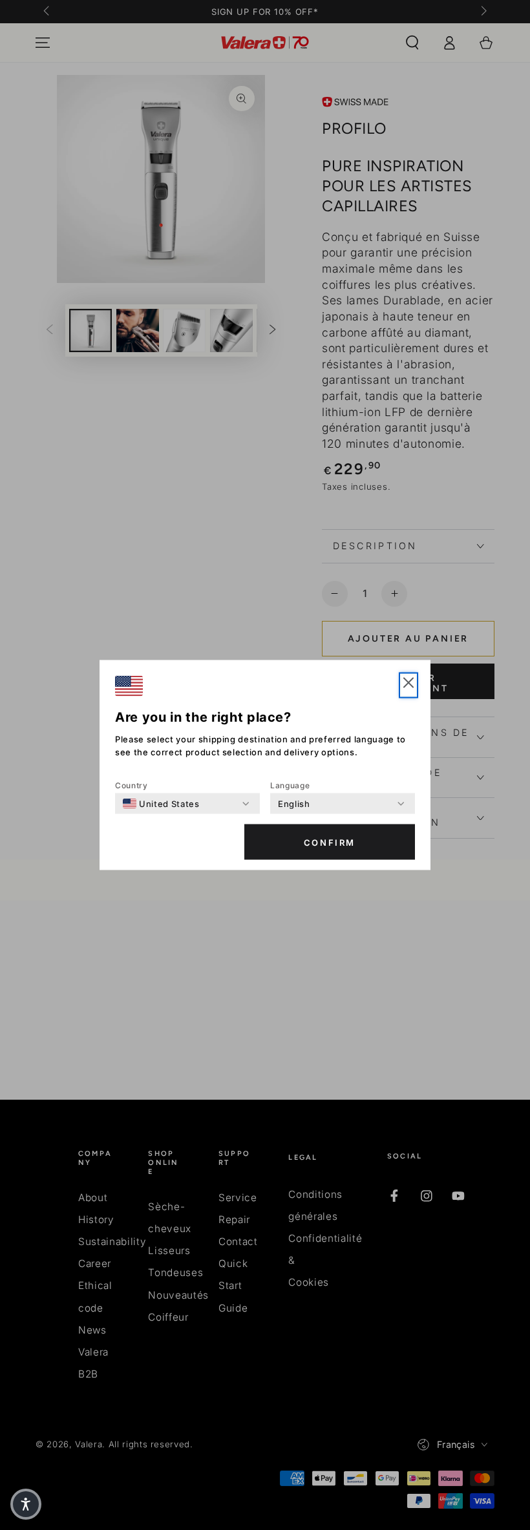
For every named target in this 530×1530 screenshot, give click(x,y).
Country (131, 785)
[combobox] (161, 803)
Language (290, 785)
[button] (408, 685)
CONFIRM (329, 842)
